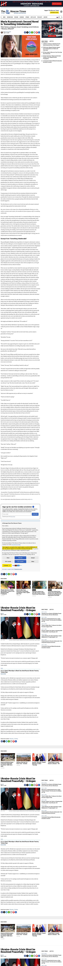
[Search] (61, 17)
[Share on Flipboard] (37, 32)
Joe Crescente (8, 31)
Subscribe (35, 514)
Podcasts (39, 17)
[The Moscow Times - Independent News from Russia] (13, 11)
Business (22, 17)
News (4, 17)
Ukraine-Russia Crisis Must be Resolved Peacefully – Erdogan (18, 609)
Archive (45, 17)
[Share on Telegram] (30, 32)
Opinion (27, 17)
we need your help (16, 544)
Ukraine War (10, 17)
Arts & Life (33, 17)
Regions (16, 17)
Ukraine (11, 738)
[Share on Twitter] (27, 32)
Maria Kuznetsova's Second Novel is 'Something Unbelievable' (20, 23)
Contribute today (54, 12)
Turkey (16, 738)
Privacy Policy (12, 516)
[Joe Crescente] (2, 32)
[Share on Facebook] (25, 32)
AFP (3, 613)
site (31, 499)
